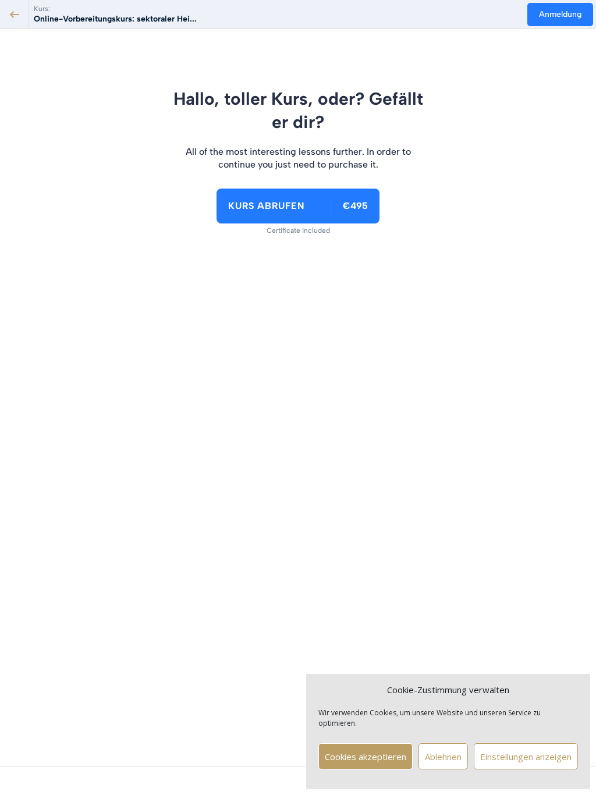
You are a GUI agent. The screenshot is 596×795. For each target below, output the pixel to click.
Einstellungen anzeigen (526, 756)
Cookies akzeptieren (365, 756)
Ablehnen (443, 756)
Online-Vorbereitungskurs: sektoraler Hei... (115, 19)
